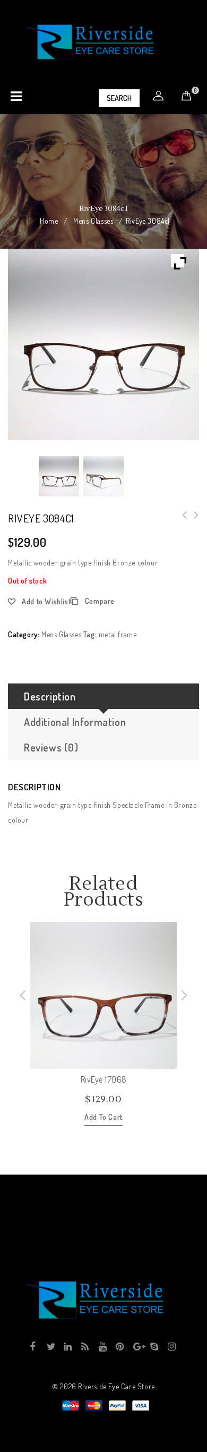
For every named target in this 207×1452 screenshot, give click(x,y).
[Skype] (154, 1346)
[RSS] (85, 1346)
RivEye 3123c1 (193, 521)
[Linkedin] (67, 1346)
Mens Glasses (93, 220)
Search (119, 98)
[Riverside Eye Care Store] (97, 41)
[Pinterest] (119, 1346)
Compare (100, 600)
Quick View (168, 1060)
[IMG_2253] (59, 476)
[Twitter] (50, 1346)
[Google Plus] (137, 1346)
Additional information (75, 722)
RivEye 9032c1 (181, 521)
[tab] (103, 696)
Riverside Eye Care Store (116, 1386)
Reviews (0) (51, 747)
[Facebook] (33, 1346)
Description (50, 696)
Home (49, 220)
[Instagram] (171, 1346)
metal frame (118, 634)
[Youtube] (102, 1346)
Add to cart (103, 1116)
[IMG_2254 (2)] (103, 476)
